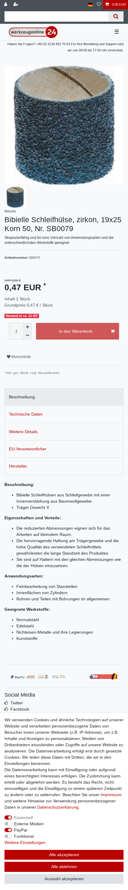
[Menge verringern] (27, 335)
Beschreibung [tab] (22, 396)
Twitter (16, 702)
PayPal (20, 830)
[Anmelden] (6, 4)
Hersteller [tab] (18, 466)
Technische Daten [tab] (26, 414)
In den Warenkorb (76, 331)
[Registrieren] (16, 4)
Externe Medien (29, 823)
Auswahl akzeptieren (64, 878)
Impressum (111, 794)
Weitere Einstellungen (25, 842)
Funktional (24, 836)
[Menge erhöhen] (27, 327)
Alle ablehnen (64, 866)
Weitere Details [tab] (23, 431)
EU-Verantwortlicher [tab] (27, 448)
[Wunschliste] (99, 4)
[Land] (90, 4)
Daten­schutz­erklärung (58, 807)
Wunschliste (20, 357)
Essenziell (23, 817)
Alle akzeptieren (64, 854)
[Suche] (116, 16)
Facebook (19, 709)
